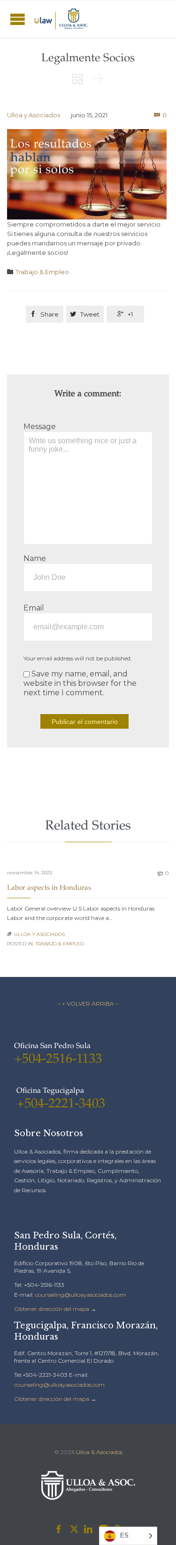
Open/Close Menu (17, 19)
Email (33, 607)
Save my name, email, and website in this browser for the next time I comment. (80, 683)
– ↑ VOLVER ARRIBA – (88, 1003)
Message (39, 426)
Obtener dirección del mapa (51, 1308)
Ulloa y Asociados (33, 115)
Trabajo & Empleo (42, 272)
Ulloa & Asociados (99, 1452)
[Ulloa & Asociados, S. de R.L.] (61, 19)
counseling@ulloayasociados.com (80, 1294)
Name (34, 558)
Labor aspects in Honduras (49, 888)
